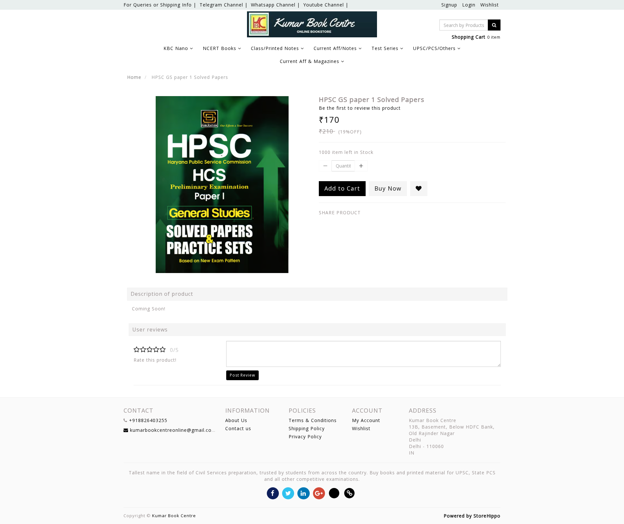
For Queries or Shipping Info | (160, 5)
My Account (366, 420)
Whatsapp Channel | (275, 5)
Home (134, 77)
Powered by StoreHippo (472, 516)
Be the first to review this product (360, 108)
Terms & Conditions (313, 420)
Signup (449, 5)
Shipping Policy (307, 428)
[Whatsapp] (334, 493)
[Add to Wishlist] (418, 188)
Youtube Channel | (325, 5)
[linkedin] (303, 493)
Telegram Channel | (224, 5)
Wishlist (489, 5)
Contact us (238, 428)
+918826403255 (148, 420)
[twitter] (288, 493)
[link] (350, 493)
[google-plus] (319, 493)
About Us (236, 420)
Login (468, 5)
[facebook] (273, 493)
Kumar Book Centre (174, 515)
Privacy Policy (305, 436)
